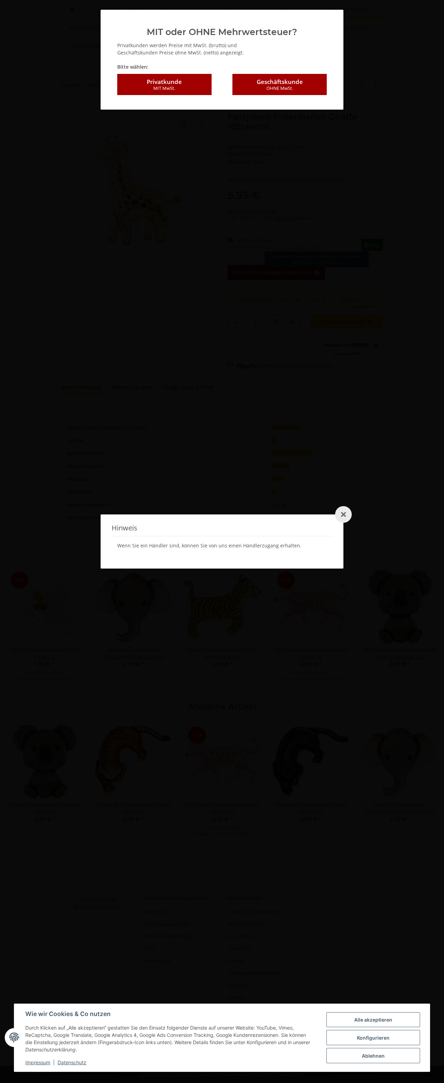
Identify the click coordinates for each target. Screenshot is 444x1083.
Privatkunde (164, 84)
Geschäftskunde (280, 84)
